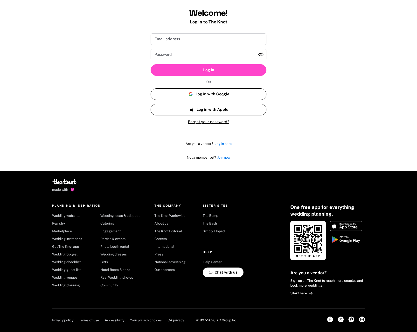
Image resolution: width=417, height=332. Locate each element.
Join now (223, 157)
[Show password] (261, 54)
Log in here (223, 144)
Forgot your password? (208, 122)
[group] (208, 54)
